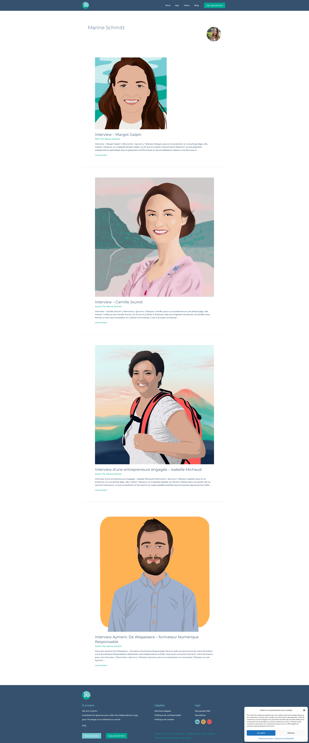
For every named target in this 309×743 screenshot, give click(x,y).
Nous (167, 5)
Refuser (291, 733)
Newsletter (200, 715)
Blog (196, 5)
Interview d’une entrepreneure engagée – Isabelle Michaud (148, 469)
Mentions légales (162, 711)
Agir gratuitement (116, 736)
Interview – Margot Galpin (118, 134)
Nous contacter (91, 736)
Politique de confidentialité (284, 738)
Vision (187, 5)
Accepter (261, 733)
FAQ (84, 725)
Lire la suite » (101, 155)
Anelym (211, 733)
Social (98, 306)
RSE (97, 139)
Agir (177, 5)
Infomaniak (185, 738)
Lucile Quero (178, 733)
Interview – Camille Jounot (119, 302)
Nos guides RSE (202, 711)
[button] (304, 710)
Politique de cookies (265, 738)
